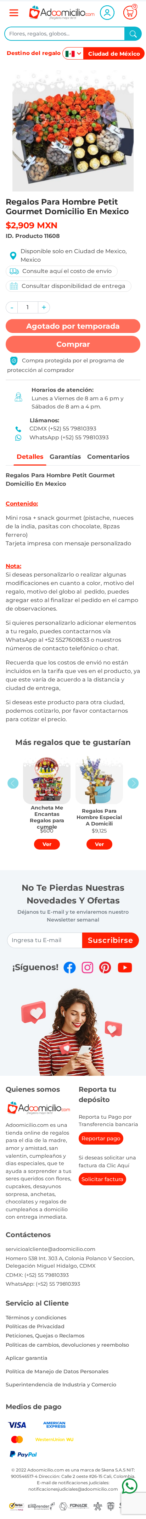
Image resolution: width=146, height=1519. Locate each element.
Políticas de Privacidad (35, 1326)
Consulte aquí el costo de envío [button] (67, 271)
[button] (12, 307)
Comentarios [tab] (108, 456)
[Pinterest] (105, 967)
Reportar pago (101, 1138)
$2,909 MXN (31, 225)
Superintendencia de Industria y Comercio (61, 1384)
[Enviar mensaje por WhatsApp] (129, 1485)
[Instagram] (87, 967)
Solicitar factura (102, 1179)
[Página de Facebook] (69, 967)
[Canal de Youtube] (125, 967)
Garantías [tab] (65, 456)
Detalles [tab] (30, 456)
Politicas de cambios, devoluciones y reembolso (67, 1345)
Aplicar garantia (26, 1358)
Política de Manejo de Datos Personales (57, 1371)
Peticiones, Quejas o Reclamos (45, 1335)
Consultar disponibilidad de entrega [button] (73, 286)
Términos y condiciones (36, 1317)
